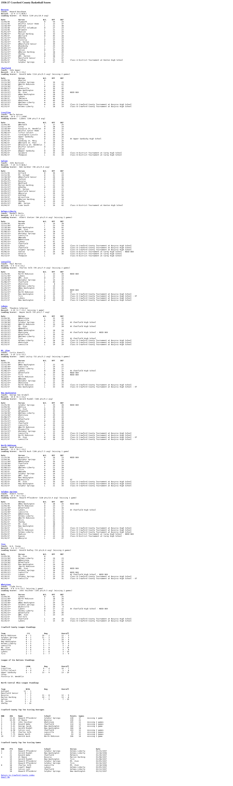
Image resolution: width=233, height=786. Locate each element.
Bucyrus (5, 10)
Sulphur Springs (9, 492)
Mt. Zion (5, 350)
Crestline (6, 112)
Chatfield (6, 68)
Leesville (6, 262)
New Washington (8, 393)
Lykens (4, 306)
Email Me (5, 777)
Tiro (3, 544)
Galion (4, 161)
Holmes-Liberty (8, 211)
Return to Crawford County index (18, 775)
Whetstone (6, 584)
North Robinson (8, 445)
